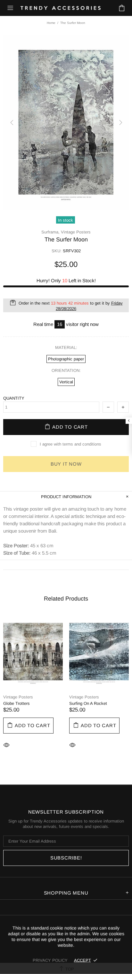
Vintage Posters (76, 232)
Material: (66, 347)
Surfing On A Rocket (88, 703)
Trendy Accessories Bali (61, 8)
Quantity (13, 398)
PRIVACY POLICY (50, 960)
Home (51, 23)
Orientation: (66, 370)
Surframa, (50, 232)
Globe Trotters (16, 703)
